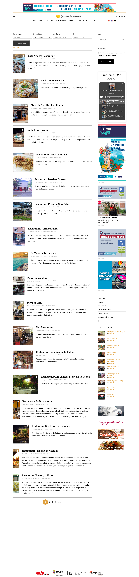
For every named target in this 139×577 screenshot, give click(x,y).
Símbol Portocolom (38, 129)
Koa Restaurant (45, 327)
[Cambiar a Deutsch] (115, 21)
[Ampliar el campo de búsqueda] (19, 16)
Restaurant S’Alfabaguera (43, 228)
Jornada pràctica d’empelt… (113, 374)
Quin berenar (102, 321)
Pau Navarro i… (112, 338)
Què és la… (111, 388)
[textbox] (22, 37)
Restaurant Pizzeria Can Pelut (52, 203)
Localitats (56, 34)
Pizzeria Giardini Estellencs (47, 105)
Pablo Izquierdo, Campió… (116, 381)
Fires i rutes (102, 306)
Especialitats (37, 34)
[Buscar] (123, 39)
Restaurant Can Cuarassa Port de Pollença (65, 376)
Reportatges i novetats (105, 317)
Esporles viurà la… (113, 346)
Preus (75, 34)
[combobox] (22, 37)
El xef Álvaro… (112, 353)
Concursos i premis (104, 309)
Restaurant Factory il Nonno (38, 475)
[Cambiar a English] (112, 21)
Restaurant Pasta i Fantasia (52, 154)
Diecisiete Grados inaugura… (113, 360)
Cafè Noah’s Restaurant (41, 55)
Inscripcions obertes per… (116, 331)
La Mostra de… (112, 395)
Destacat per (17, 34)
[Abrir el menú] (14, 16)
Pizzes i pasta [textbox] (42, 37)
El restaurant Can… (114, 367)
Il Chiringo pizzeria (52, 80)
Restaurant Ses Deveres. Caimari (51, 426)
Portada (100, 302)
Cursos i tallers (103, 313)
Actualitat (111, 333)
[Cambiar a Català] (108, 21)
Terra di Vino (34, 302)
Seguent (58, 502)
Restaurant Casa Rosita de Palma (55, 352)
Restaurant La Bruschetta (37, 401)
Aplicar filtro (21, 43)
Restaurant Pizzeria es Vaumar (40, 450)
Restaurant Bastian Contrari (51, 179)
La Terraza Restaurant (43, 253)
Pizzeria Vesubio (37, 278)
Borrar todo (16, 47)
